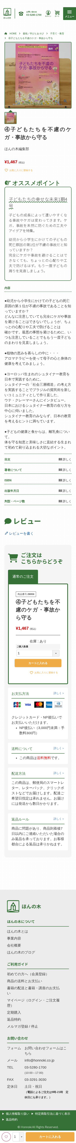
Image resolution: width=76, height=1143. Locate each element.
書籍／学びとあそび (33, 33)
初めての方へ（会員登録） (28, 974)
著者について (13, 469)
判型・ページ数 (14, 501)
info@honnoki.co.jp (39, 1060)
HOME (13, 33)
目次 (7, 459)
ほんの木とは (17, 931)
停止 (34, 1026)
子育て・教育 (57, 33)
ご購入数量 (22, 646)
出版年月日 (11, 490)
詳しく (58, 693)
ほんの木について (21, 921)
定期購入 (14, 1012)
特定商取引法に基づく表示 (52, 1113)
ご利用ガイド (17, 964)
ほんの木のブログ (21, 952)
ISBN (7, 480)
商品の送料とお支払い (24, 981)
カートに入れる (50, 1136)
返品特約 (14, 1019)
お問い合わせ (17, 1038)
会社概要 (14, 945)
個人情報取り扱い (17, 1113)
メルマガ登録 (17, 1026)
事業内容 (14, 938)
